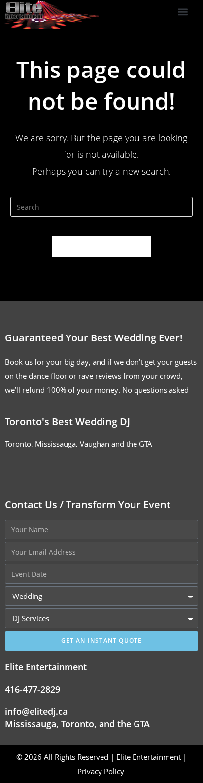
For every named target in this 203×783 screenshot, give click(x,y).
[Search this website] (101, 206)
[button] (182, 12)
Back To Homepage (101, 246)
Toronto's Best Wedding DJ (67, 421)
